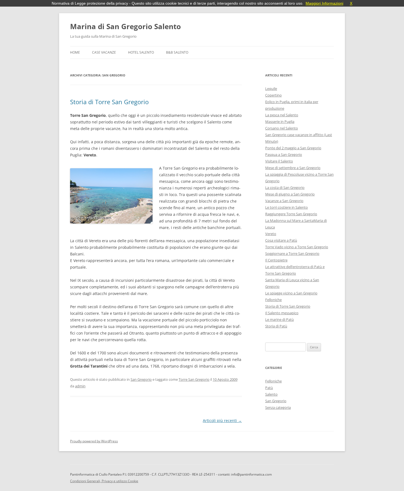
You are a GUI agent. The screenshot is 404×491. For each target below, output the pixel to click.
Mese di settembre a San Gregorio (292, 167)
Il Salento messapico (281, 312)
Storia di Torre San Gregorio (109, 102)
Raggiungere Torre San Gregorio (291, 213)
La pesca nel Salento (281, 114)
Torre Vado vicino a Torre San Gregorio (296, 246)
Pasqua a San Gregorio (283, 154)
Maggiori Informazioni (324, 3)
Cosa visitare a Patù (281, 240)
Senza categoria (278, 407)
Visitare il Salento (279, 161)
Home (75, 52)
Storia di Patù (276, 326)
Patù (269, 387)
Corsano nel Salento (281, 128)
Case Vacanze (104, 52)
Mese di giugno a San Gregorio (290, 194)
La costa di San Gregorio (285, 187)
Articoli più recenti (222, 420)
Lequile (271, 88)
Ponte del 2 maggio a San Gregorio (293, 147)
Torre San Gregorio (194, 379)
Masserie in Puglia (279, 121)
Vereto (270, 233)
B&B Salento (177, 52)
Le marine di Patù (279, 319)
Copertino (273, 95)
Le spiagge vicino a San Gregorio (291, 293)
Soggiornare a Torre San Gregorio (292, 253)
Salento (271, 394)
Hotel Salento (141, 52)
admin (80, 386)
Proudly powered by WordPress (94, 441)
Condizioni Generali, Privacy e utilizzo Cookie (104, 481)
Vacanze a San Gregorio (284, 200)
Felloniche (273, 299)
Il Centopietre (276, 260)
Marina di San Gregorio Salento (125, 26)
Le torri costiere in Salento (286, 207)
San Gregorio (141, 379)
